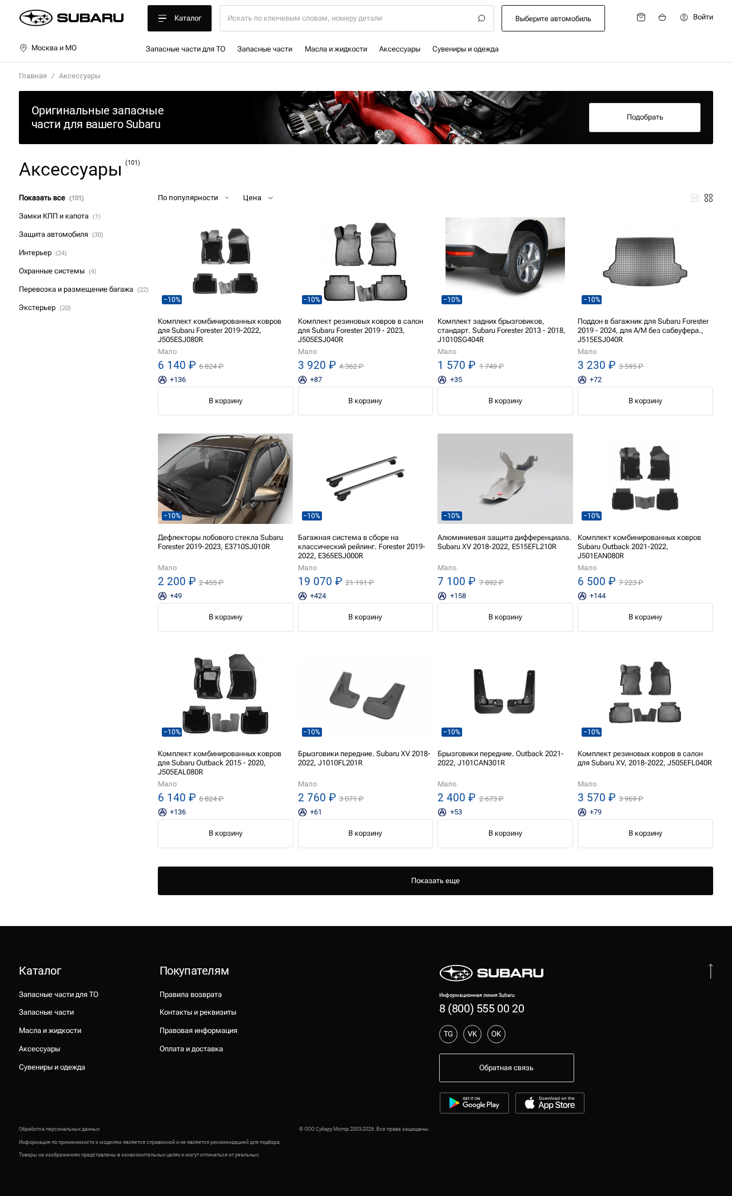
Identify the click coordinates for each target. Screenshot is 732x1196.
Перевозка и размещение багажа (83, 289)
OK (496, 1034)
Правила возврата (191, 994)
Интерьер (42, 252)
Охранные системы (57, 271)
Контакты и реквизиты (198, 1012)
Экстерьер (44, 307)
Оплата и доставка (191, 1048)
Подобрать (645, 117)
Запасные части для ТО (185, 49)
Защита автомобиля (61, 234)
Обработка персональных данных (59, 1129)
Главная (33, 75)
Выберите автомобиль (553, 18)
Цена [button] (252, 197)
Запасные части (264, 49)
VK (472, 1034)
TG (448, 1034)
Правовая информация (198, 1030)
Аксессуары (399, 49)
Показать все (51, 197)
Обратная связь (506, 1067)
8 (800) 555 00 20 (481, 1008)
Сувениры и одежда (465, 49)
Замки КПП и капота (59, 216)
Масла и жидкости (336, 49)
